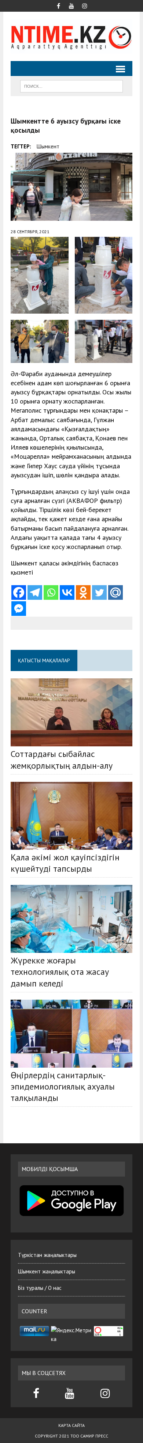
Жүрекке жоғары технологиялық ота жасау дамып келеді (60, 972)
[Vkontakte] (67, 592)
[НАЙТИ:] (71, 85)
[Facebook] (18, 592)
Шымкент (48, 146)
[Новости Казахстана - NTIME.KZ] (71, 36)
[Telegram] (34, 592)
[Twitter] (99, 592)
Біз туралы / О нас (40, 1287)
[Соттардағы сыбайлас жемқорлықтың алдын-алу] (71, 712)
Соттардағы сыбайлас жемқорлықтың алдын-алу (62, 759)
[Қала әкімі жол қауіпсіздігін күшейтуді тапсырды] (71, 816)
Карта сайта (71, 1425)
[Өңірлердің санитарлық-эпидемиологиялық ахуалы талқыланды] (71, 1034)
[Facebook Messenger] (18, 608)
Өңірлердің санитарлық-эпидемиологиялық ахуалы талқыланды (63, 1086)
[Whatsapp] (51, 592)
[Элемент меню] (58, 5)
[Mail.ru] (115, 592)
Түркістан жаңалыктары (47, 1254)
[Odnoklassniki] (83, 592)
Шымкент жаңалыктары (46, 1271)
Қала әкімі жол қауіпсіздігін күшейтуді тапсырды (65, 863)
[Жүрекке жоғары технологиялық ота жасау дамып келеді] (71, 919)
